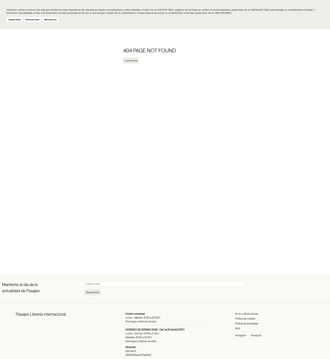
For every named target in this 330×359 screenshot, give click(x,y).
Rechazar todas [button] (32, 19)
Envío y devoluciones (246, 313)
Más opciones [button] (50, 19)
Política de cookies (245, 318)
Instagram (240, 335)
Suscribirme (92, 292)
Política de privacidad (246, 323)
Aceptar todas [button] (14, 19)
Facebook (256, 335)
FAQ (237, 328)
